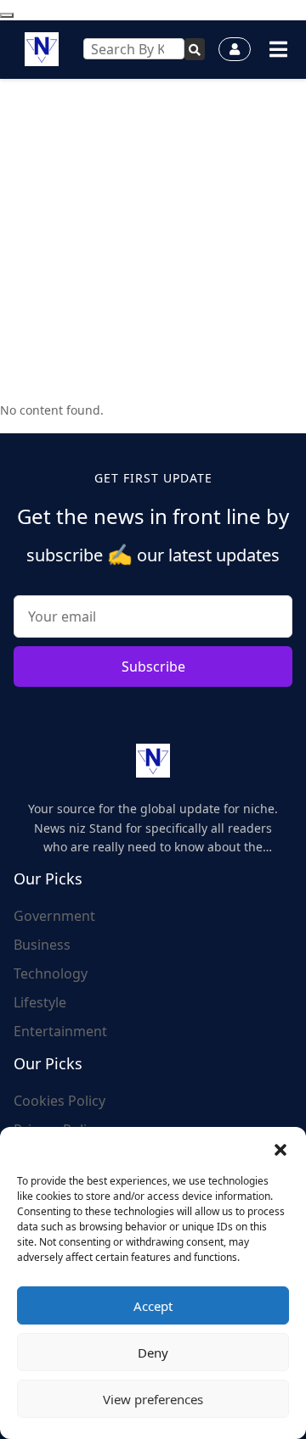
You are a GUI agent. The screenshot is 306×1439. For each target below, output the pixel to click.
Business (42, 944)
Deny (153, 1352)
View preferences (153, 1399)
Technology (51, 973)
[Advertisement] (153, 240)
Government (54, 915)
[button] (280, 1148)
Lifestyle (40, 1002)
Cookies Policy (59, 1100)
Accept (153, 1305)
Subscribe (153, 666)
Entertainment (60, 1031)
